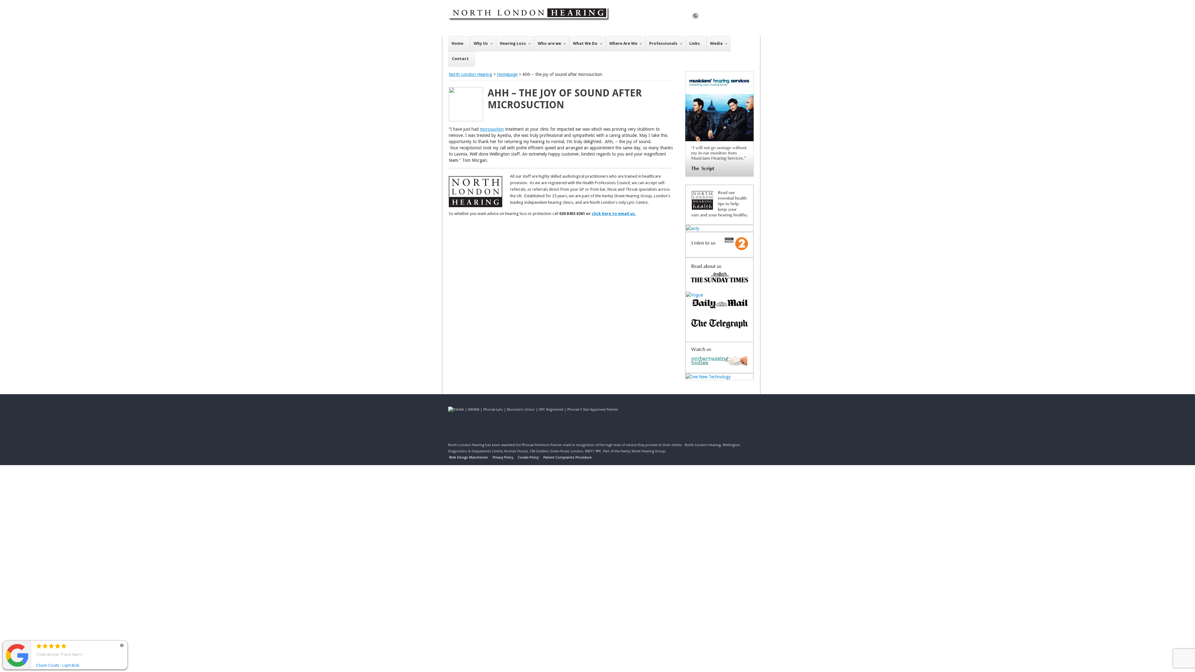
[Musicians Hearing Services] (719, 175)
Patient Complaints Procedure (567, 457)
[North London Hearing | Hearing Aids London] (548, 34)
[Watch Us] (719, 369)
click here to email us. (614, 213)
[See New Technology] (708, 376)
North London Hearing (470, 74)
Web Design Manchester (468, 457)
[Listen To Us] (719, 253)
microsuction (492, 129)
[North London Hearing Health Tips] (719, 221)
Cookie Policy (528, 457)
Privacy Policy (503, 457)
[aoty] (692, 228)
